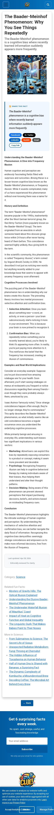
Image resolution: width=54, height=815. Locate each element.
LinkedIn (15, 140)
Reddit (26, 140)
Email (36, 140)
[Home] (27, 4)
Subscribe (27, 749)
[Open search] (48, 4)
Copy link (15, 145)
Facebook (15, 135)
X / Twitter (29, 135)
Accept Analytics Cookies (11, 809)
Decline (26, 809)
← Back (27, 703)
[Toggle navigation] (6, 4)
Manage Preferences (46, 809)
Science (20, 576)
